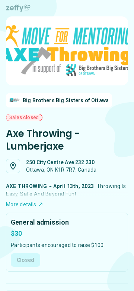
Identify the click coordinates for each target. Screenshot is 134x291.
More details (21, 204)
